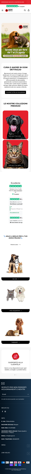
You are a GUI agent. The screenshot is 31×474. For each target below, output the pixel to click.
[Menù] (2, 10)
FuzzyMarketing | (22, 468)
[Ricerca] (25, 10)
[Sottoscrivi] (28, 394)
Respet (10, 468)
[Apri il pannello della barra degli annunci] (28, 2)
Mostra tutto (14, 244)
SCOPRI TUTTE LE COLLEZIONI (15, 92)
